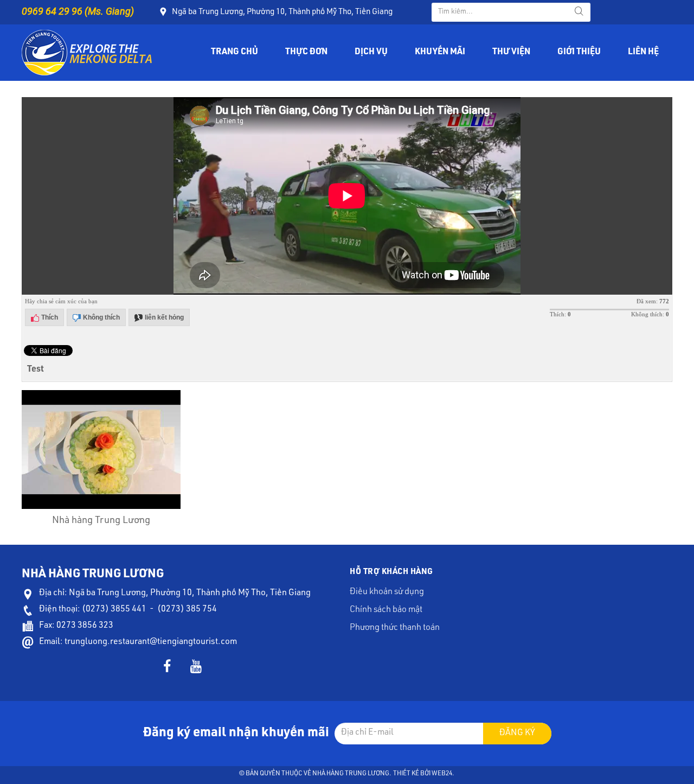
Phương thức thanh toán (395, 628)
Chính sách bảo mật (386, 610)
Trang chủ (234, 52)
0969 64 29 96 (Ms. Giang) (78, 11)
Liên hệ (643, 52)
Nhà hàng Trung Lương (101, 521)
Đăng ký (517, 733)
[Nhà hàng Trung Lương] (87, 53)
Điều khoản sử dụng (387, 592)
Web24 (442, 773)
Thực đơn (306, 52)
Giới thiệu (579, 52)
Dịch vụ (371, 52)
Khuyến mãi (440, 52)
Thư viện (511, 52)
